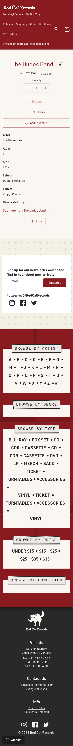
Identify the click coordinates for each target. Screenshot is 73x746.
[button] (59, 29)
